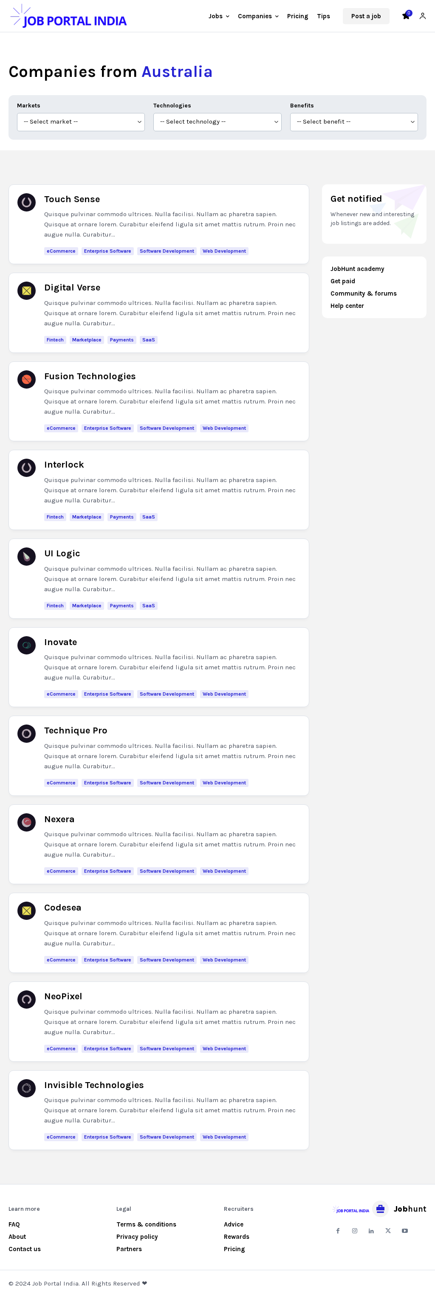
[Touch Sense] (26, 202)
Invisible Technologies (94, 1085)
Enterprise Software (107, 251)
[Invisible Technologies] (26, 1088)
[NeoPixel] (26, 999)
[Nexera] (26, 822)
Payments (122, 340)
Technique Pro (75, 730)
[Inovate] (26, 645)
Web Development (224, 251)
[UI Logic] (26, 556)
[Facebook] (338, 1231)
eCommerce (61, 251)
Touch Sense (72, 199)
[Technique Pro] (26, 734)
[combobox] (81, 122)
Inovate (60, 642)
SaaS (148, 340)
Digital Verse (72, 287)
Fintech (55, 340)
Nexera (59, 819)
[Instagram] (354, 1231)
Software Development (167, 251)
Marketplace (87, 340)
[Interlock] (26, 468)
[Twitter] (388, 1231)
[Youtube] (404, 1231)
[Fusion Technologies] (26, 379)
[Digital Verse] (26, 291)
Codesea (63, 907)
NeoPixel (63, 996)
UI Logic (62, 553)
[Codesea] (26, 911)
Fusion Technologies (90, 376)
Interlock (64, 464)
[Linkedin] (371, 1231)
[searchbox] (81, 122)
